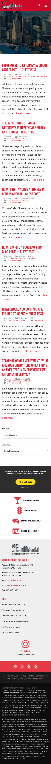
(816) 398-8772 (25, 481)
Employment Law (13, 381)
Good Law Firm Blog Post (16, 258)
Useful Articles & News (11, 632)
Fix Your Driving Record (11, 627)
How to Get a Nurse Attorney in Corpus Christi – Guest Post (23, 191)
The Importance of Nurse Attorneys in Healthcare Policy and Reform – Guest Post (23, 127)
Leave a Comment (14, 78)
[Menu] (46, 5)
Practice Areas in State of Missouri (15, 621)
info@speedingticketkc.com (18, 585)
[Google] (35, 666)
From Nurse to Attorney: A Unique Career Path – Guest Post (24, 67)
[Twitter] (22, 666)
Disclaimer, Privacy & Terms (13, 610)
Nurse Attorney (22, 138)
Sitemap (40, 678)
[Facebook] (15, 666)
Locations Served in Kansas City (14, 616)
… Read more (21, 113)
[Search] (39, 5)
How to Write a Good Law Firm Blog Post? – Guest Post (22, 249)
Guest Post (11, 76)
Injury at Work (21, 320)
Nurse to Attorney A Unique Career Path (32, 76)
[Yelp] (29, 666)
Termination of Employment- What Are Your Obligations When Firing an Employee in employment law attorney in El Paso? (25, 368)
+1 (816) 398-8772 (13, 580)
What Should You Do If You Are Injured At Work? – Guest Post (22, 311)
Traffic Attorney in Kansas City (14, 605)
